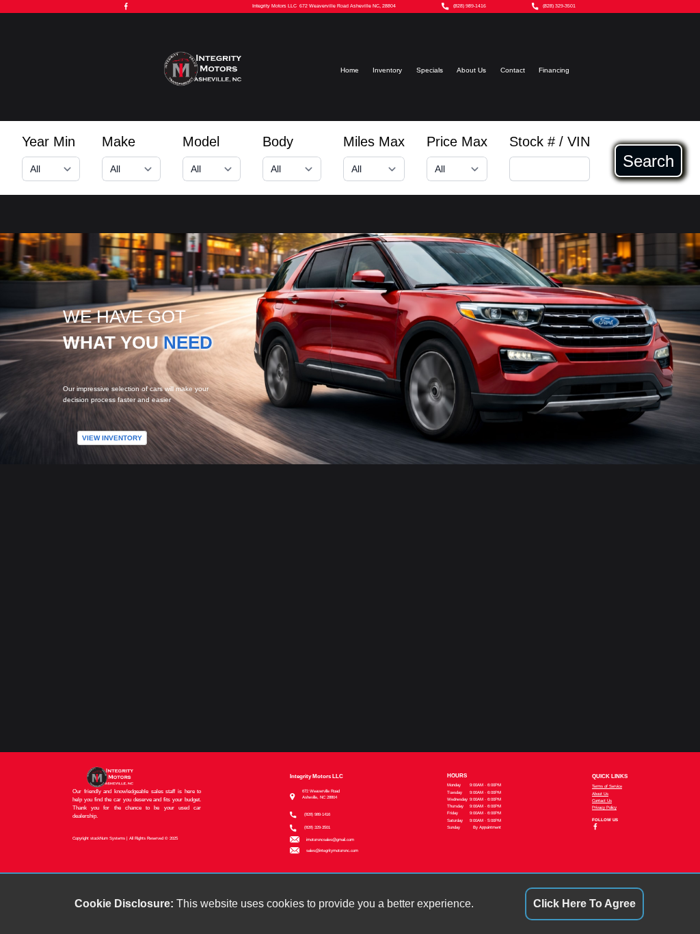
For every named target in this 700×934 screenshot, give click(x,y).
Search (648, 160)
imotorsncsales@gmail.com (330, 839)
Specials (429, 70)
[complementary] (659, 893)
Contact (512, 70)
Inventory (387, 70)
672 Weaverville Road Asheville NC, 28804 (347, 6)
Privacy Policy (604, 807)
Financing (554, 70)
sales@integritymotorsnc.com (332, 850)
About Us (471, 70)
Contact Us (602, 800)
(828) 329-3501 (559, 6)
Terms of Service (607, 786)
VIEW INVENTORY (112, 438)
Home (349, 70)
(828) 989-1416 (469, 6)
